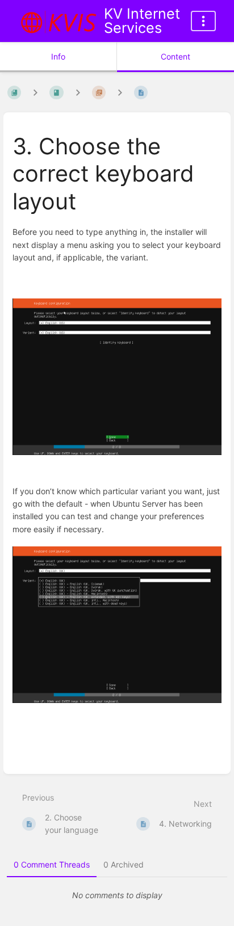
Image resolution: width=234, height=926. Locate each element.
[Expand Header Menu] (203, 21)
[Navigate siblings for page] (120, 92)
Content (175, 56)
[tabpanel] (117, 895)
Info (58, 56)
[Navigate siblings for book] (35, 92)
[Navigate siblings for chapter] (78, 92)
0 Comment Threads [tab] (52, 864)
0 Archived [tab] (123, 864)
